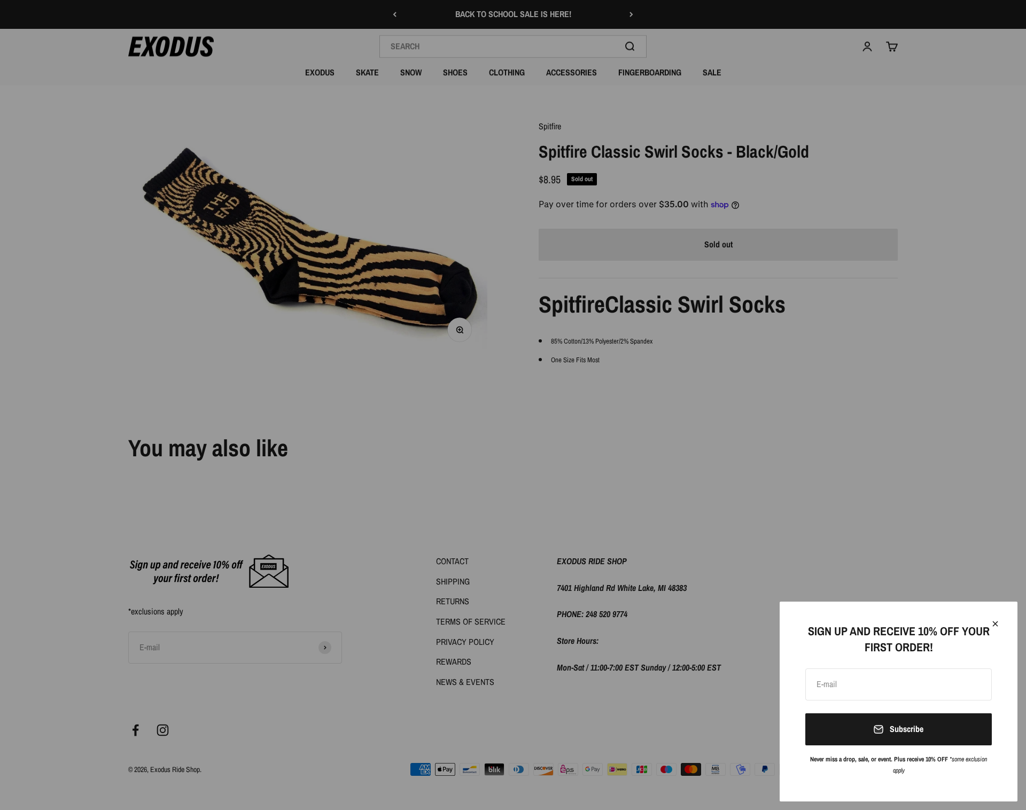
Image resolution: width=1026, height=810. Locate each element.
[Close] (995, 624)
